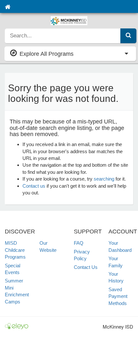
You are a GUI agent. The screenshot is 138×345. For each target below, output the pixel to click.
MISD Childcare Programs (15, 250)
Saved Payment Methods (117, 296)
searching (104, 179)
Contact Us (86, 267)
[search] (63, 35)
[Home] (7, 6)
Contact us (33, 186)
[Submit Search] (128, 35)
